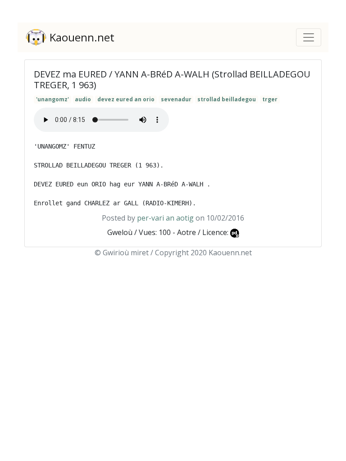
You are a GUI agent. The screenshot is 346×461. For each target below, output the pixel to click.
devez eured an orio (126, 99)
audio (83, 99)
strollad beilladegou (226, 99)
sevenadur (176, 99)
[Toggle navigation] (308, 37)
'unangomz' (52, 99)
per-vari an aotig (165, 218)
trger (270, 99)
